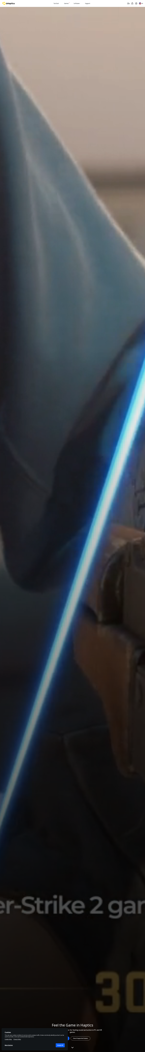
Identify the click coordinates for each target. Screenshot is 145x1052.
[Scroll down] (72, 1047)
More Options (9, 1045)
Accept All (60, 1045)
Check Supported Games (80, 1038)
